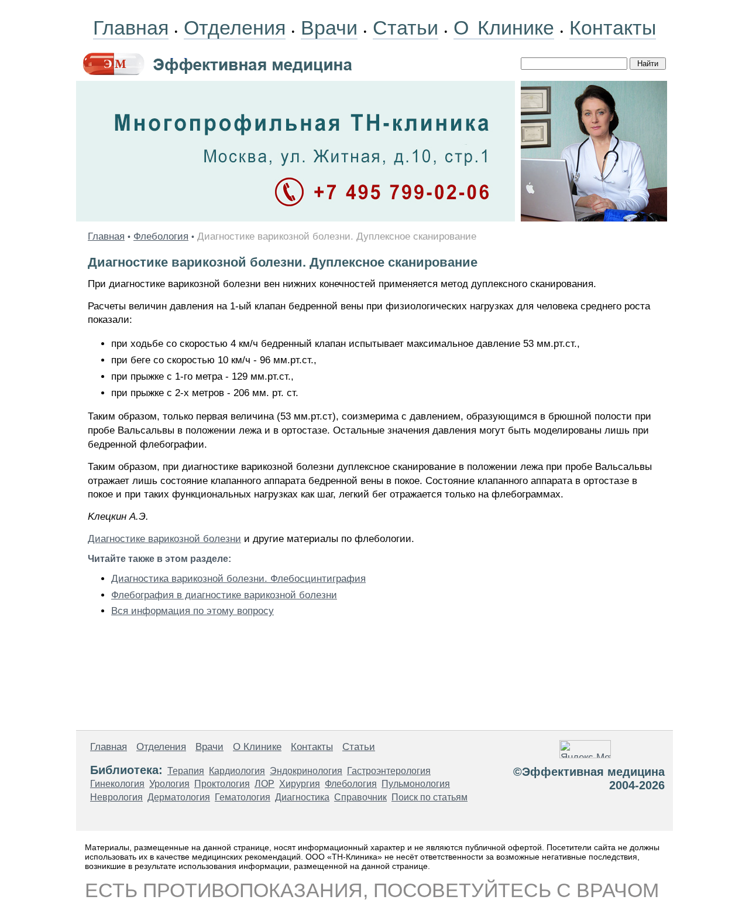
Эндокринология (306, 771)
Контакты (612, 27)
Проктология (222, 784)
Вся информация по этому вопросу (192, 610)
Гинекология (117, 784)
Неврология (116, 797)
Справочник (360, 797)
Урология (169, 784)
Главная (131, 27)
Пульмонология (416, 784)
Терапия (185, 771)
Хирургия (299, 784)
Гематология (242, 797)
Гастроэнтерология (389, 771)
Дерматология (178, 797)
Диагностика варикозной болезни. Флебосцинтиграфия (238, 578)
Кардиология (237, 771)
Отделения (235, 27)
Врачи (329, 27)
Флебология (160, 236)
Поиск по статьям (429, 797)
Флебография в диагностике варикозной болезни (224, 595)
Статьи (405, 27)
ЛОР (264, 784)
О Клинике (503, 27)
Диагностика (302, 797)
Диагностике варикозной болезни (164, 538)
